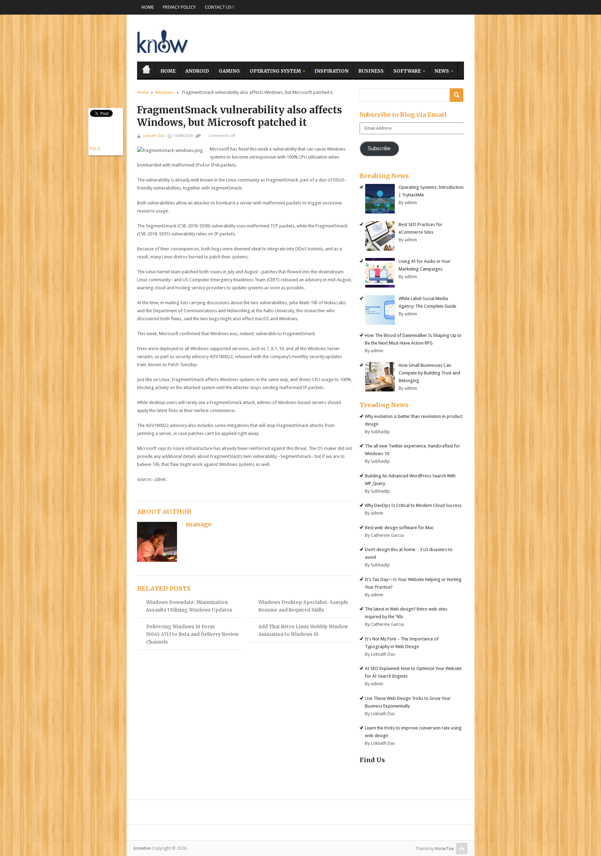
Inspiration (331, 71)
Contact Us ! (219, 7)
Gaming (229, 71)
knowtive (163, 40)
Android (197, 71)
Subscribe (379, 148)
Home (148, 7)
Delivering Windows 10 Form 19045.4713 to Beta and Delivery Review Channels (192, 634)
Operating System (273, 70)
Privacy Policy (179, 7)
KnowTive (444, 848)
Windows (164, 92)
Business (371, 71)
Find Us (372, 760)
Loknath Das (154, 136)
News (439, 70)
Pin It (95, 148)
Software (404, 70)
